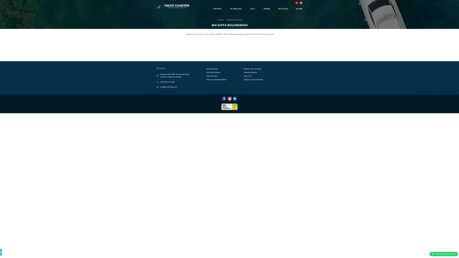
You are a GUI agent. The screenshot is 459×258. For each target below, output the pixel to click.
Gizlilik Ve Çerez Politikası (253, 79)
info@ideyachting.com (168, 87)
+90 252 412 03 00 (167, 82)
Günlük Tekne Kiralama (252, 69)
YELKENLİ (266, 9)
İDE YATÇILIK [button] (283, 9)
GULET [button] (252, 9)
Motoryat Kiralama (213, 72)
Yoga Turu (248, 76)
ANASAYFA (217, 9)
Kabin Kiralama (212, 76)
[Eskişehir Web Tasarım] (1, 252)
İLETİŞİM (299, 9)
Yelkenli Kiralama (250, 72)
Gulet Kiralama (212, 69)
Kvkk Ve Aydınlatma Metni (216, 79)
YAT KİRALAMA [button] (236, 9)
